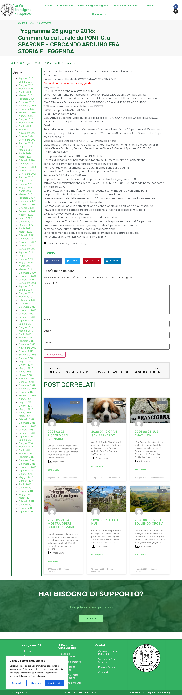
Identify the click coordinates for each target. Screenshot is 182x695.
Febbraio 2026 (27, 98)
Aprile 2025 (25, 126)
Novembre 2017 (27, 388)
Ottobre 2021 (26, 245)
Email (47, 331)
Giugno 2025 (26, 119)
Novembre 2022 (28, 204)
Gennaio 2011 (26, 504)
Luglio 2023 (25, 180)
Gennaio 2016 (26, 460)
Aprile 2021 (25, 265)
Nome (48, 319)
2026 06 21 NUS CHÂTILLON (146, 433)
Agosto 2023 (26, 177)
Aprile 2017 (25, 412)
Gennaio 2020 (26, 303)
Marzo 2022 (25, 231)
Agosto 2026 (26, 78)
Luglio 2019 (25, 323)
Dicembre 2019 (27, 306)
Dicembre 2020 (27, 272)
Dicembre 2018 (27, 344)
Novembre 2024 (28, 132)
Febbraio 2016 (26, 456)
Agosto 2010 (26, 511)
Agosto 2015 (26, 470)
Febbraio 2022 (27, 235)
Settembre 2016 (27, 433)
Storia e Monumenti (68, 655)
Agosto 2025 (26, 115)
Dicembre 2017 (27, 385)
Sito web (48, 342)
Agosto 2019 (26, 320)
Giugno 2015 (26, 473)
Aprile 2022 (25, 228)
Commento (50, 283)
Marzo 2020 (25, 296)
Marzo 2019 (25, 337)
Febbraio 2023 (27, 197)
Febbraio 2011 (26, 501)
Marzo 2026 (25, 95)
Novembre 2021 (27, 242)
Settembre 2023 (28, 173)
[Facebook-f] (175, 6)
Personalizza (18, 683)
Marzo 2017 (25, 415)
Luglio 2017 (25, 402)
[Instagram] (175, 11)
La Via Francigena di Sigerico (93, 5)
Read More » (53, 470)
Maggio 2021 (26, 262)
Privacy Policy (19, 692)
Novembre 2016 (27, 426)
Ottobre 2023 (26, 170)
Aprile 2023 (25, 190)
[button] (53, 261)
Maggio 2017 (26, 409)
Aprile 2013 (25, 484)
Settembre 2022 (28, 211)
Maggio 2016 (26, 446)
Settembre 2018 (27, 354)
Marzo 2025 (25, 129)
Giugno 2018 (26, 364)
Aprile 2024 (25, 153)
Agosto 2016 (26, 436)
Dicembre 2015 (27, 463)
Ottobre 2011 (26, 491)
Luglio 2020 (25, 289)
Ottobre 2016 (26, 429)
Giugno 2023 (26, 184)
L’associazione (65, 5)
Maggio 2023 (26, 187)
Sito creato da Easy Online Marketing (150, 692)
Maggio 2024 (26, 149)
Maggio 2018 (26, 368)
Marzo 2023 (25, 194)
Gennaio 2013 (26, 487)
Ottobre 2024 (26, 136)
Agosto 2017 (26, 398)
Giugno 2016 (26, 443)
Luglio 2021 (25, 255)
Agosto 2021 (26, 252)
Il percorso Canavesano (126, 5)
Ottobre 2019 (26, 313)
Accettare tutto (55, 683)
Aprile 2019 (25, 334)
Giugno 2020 (26, 293)
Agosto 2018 (26, 358)
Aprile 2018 (25, 371)
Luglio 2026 (25, 81)
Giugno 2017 (26, 405)
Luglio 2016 (25, 439)
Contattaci (97, 14)
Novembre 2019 (27, 310)
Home (48, 5)
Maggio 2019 (26, 330)
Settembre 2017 (27, 395)
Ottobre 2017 (26, 392)
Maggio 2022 (26, 225)
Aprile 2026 (25, 92)
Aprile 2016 (25, 450)
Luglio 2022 (25, 218)
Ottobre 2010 (26, 508)
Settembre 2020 (28, 282)
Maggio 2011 (26, 494)
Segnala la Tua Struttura (106, 660)
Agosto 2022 (26, 214)
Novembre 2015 (27, 467)
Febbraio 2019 (26, 340)
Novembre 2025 (28, 105)
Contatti (103, 672)
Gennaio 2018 (26, 381)
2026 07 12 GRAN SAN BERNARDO (104, 433)
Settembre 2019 (27, 317)
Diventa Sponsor (107, 667)
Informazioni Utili (71, 683)
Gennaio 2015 (26, 480)
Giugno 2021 (26, 259)
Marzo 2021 (25, 269)
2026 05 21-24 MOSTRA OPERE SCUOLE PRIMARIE (61, 523)
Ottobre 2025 (26, 109)
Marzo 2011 (25, 497)
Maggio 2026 (26, 88)
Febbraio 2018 (26, 378)
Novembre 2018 (27, 347)
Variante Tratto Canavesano (69, 676)
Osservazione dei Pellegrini (108, 652)
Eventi (150, 5)
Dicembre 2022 (27, 201)
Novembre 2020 (28, 276)
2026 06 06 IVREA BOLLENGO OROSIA (149, 521)
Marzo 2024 (25, 156)
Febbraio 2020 (27, 300)
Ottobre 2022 (26, 207)
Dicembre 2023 (27, 163)
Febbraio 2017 (26, 419)
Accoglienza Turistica (68, 668)
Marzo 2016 (25, 453)
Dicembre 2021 (27, 238)
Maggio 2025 (26, 122)
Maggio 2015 (26, 477)
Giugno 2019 (26, 327)
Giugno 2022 (26, 221)
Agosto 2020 (26, 286)
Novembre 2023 (28, 167)
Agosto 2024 (26, 143)
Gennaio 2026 (26, 102)
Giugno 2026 (26, 85)
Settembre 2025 (28, 112)
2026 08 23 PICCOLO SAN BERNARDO (58, 435)
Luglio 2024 (25, 146)
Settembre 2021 (27, 248)
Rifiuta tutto (35, 683)
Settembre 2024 (28, 139)
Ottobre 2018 (26, 351)
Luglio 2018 (25, 361)
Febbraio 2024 (27, 160)
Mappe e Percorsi (71, 661)
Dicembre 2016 (27, 422)
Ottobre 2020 (26, 279)
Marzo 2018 (25, 375)
